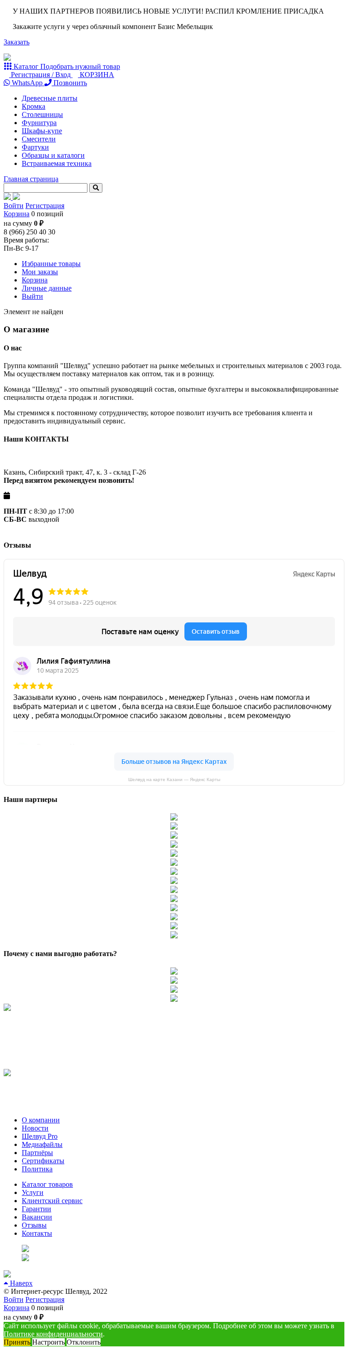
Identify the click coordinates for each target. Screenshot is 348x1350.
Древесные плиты (49, 98)
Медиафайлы (42, 1144)
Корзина (16, 214)
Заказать (16, 42)
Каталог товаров (47, 1184)
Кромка (33, 106)
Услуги (33, 1192)
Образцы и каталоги (53, 155)
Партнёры (37, 1152)
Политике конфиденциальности (53, 1334)
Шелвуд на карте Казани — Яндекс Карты (174, 779)
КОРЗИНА (96, 74)
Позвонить (69, 83)
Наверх (20, 1283)
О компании (41, 1120)
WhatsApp (27, 83)
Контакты (37, 1233)
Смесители (39, 139)
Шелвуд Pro (40, 1136)
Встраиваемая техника (57, 163)
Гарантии (36, 1209)
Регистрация (44, 205)
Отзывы (34, 1225)
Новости (35, 1128)
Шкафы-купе (42, 131)
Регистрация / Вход (40, 74)
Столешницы (42, 114)
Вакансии (37, 1217)
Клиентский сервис (52, 1200)
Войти (14, 205)
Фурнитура (39, 122)
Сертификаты (43, 1161)
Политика (37, 1169)
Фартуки (35, 147)
